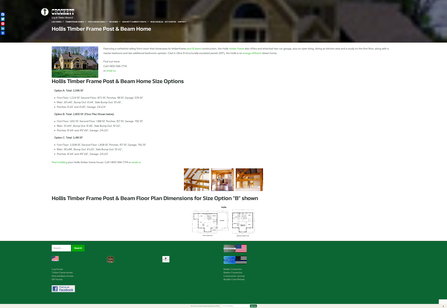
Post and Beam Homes (62, 276)
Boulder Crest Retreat (234, 279)
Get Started (170, 22)
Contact (182, 22)
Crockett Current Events (134, 22)
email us (111, 70)
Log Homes (56, 22)
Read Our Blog (156, 22)
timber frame (236, 48)
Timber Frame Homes (74, 22)
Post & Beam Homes (96, 22)
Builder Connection (233, 269)
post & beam (193, 48)
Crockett (63, 12)
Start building (59, 162)
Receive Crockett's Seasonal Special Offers (205, 306)
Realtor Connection (233, 272)
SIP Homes (113, 22)
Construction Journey (234, 276)
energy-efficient (252, 53)
